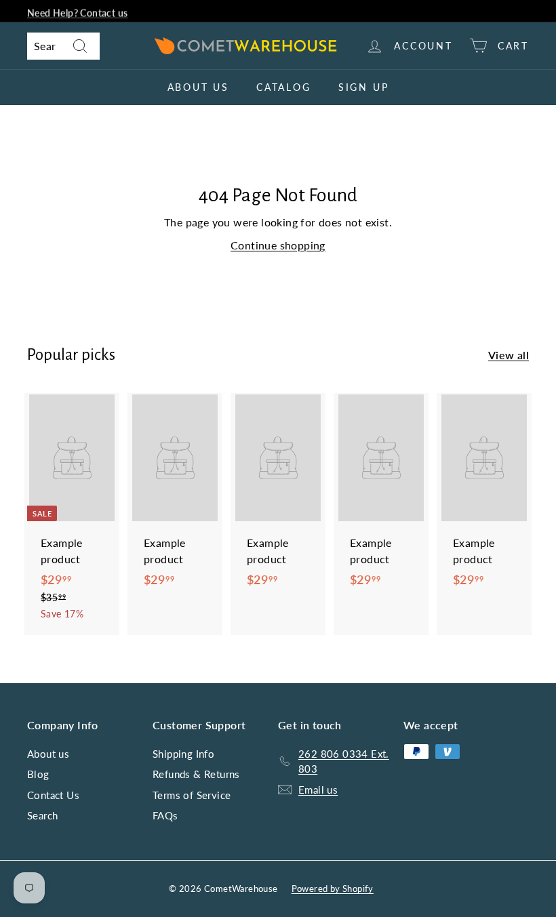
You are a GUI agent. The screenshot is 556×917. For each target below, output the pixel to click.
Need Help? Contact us (77, 11)
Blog (38, 774)
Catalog (283, 87)
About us (198, 87)
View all (508, 354)
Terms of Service (192, 795)
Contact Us (53, 795)
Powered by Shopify (333, 888)
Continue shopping (278, 245)
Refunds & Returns (196, 774)
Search (42, 815)
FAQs (165, 815)
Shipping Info (183, 754)
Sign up (363, 87)
